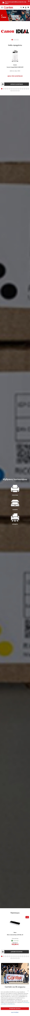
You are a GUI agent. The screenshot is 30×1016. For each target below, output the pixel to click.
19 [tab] (16, 90)
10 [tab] (18, 88)
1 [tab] (1, 88)
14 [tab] (26, 88)
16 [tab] (11, 90)
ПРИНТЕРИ (15, 495)
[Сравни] (2, 84)
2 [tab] (3, 88)
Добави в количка (16, 951)
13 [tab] (24, 88)
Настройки (14, 1012)
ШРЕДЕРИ (15, 524)
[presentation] (2, 15)
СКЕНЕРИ (15, 509)
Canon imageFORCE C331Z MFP (15, 67)
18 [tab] (15, 90)
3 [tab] (5, 88)
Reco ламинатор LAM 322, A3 (15, 934)
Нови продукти (15, 45)
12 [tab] (22, 88)
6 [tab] (11, 88)
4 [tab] (7, 88)
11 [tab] (20, 88)
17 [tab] (13, 90)
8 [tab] (15, 88)
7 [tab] (13, 88)
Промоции (15, 913)
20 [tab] (18, 90)
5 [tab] (9, 88)
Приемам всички (14, 1008)
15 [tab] (28, 88)
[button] (13, 19)
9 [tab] (16, 88)
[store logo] (8, 7)
